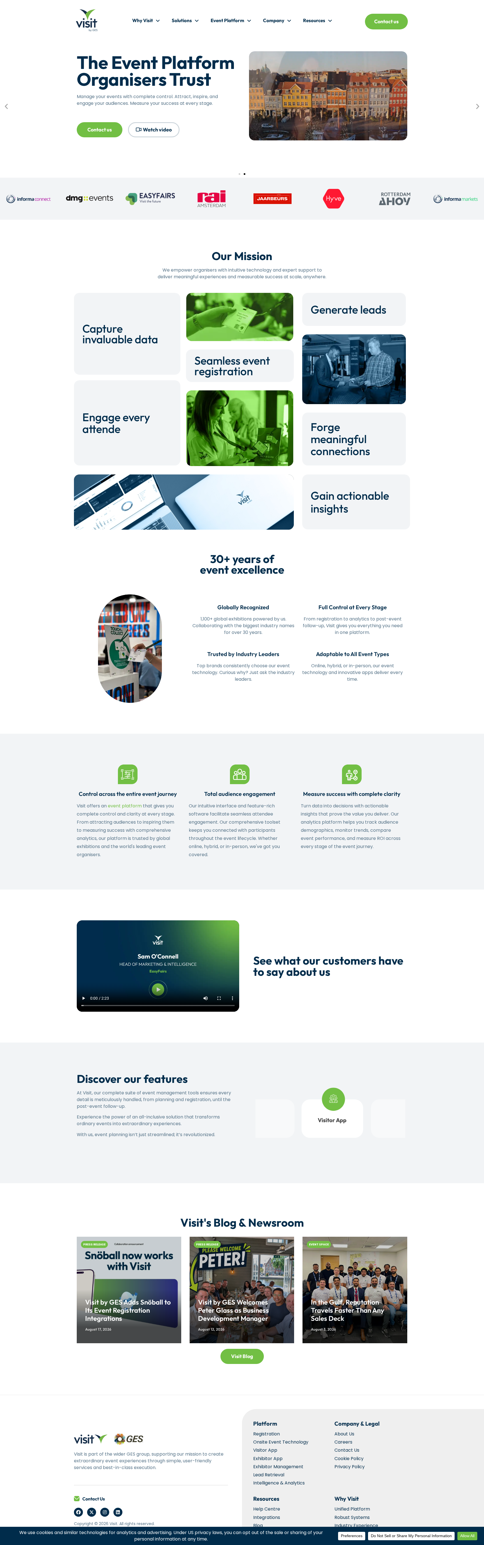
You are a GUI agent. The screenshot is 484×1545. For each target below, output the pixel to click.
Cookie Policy (349, 1458)
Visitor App (265, 1450)
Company (273, 20)
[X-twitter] (91, 1512)
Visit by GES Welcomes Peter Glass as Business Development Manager (233, 1310)
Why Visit (142, 20)
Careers (343, 1442)
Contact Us (93, 1499)
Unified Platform (352, 1509)
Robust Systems (352, 1517)
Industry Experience (356, 1525)
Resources (314, 20)
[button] (6, 106)
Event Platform (227, 20)
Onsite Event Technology (280, 1442)
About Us (344, 1434)
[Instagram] (104, 1512)
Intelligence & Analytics (279, 1483)
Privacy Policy (349, 1466)
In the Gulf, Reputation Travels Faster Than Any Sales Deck (347, 1310)
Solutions (182, 20)
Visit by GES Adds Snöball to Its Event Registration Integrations (128, 1310)
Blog (258, 1525)
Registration (266, 1434)
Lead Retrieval (268, 1475)
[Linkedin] (117, 1512)
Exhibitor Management (278, 1466)
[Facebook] (78, 1512)
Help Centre (266, 1509)
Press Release (94, 1244)
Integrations (266, 1517)
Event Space (319, 1244)
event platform (125, 806)
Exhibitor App (268, 1458)
